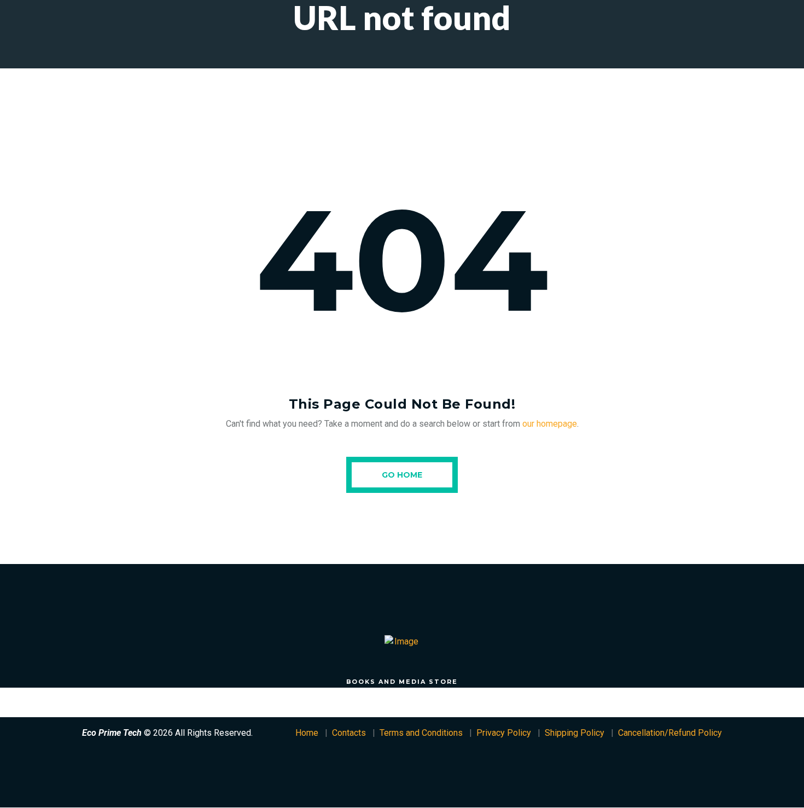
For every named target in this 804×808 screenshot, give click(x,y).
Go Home (402, 475)
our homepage (549, 423)
